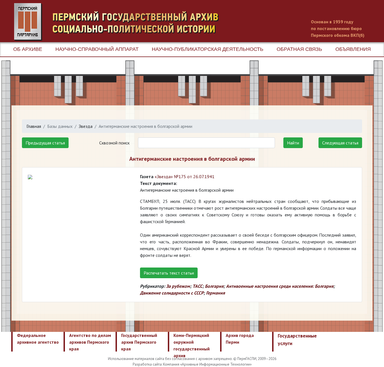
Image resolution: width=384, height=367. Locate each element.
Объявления (353, 49)
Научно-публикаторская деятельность (207, 49)
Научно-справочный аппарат (97, 49)
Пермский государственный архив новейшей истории (119, 22)
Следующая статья (340, 143)
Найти (293, 143)
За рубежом (178, 286)
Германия (215, 293)
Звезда (85, 126)
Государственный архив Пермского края (139, 342)
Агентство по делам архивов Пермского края (90, 342)
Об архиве (27, 49)
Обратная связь (299, 49)
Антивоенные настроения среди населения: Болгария (279, 286)
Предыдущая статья (45, 143)
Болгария (214, 286)
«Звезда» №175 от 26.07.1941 (184, 176)
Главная (33, 126)
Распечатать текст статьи (169, 273)
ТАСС (197, 286)
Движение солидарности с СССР (172, 293)
